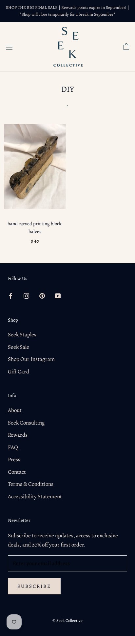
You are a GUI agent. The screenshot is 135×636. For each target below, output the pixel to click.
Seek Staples (22, 334)
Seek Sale (18, 347)
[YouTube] (58, 295)
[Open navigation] (9, 47)
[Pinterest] (42, 295)
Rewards (18, 435)
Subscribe (34, 586)
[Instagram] (26, 295)
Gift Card (18, 371)
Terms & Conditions (30, 484)
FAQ (13, 447)
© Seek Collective (67, 620)
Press (14, 459)
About (15, 410)
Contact (17, 472)
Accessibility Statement (35, 496)
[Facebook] (10, 295)
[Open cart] (126, 47)
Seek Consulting (26, 423)
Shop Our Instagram (31, 359)
